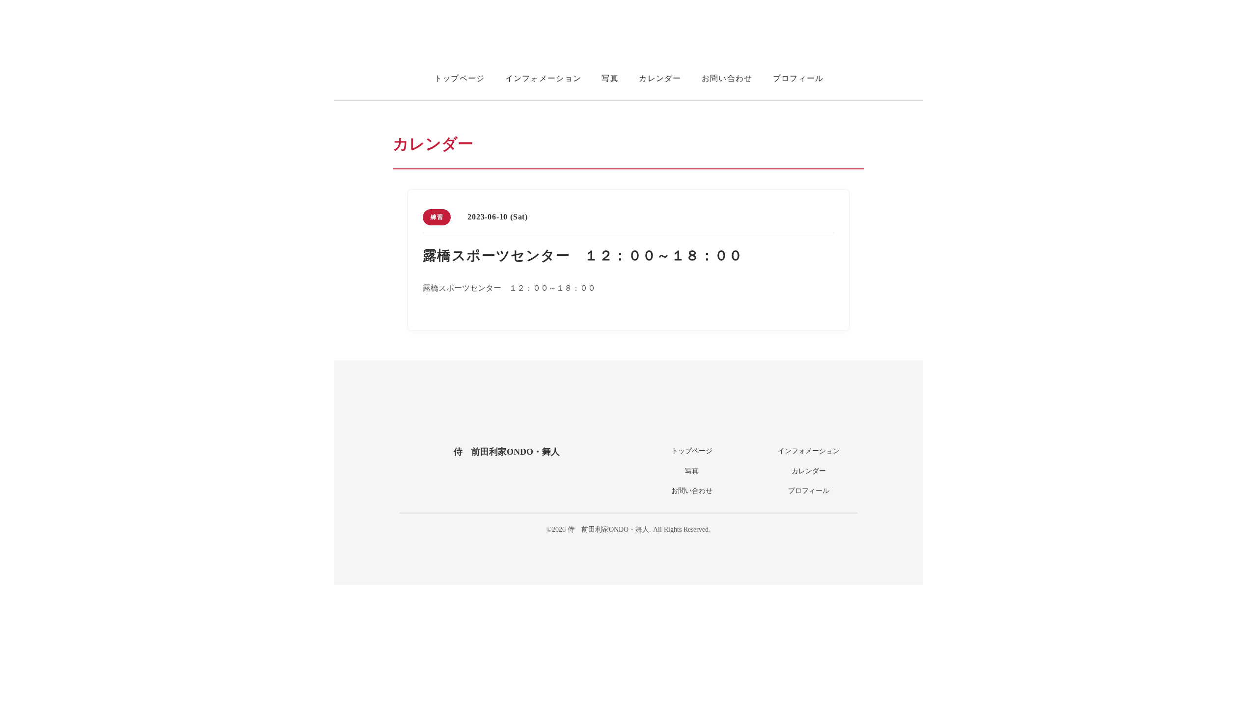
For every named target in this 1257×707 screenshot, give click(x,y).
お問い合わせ (727, 78)
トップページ (459, 78)
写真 (610, 78)
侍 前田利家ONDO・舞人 (507, 452)
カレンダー (660, 78)
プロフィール (798, 78)
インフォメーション (543, 78)
